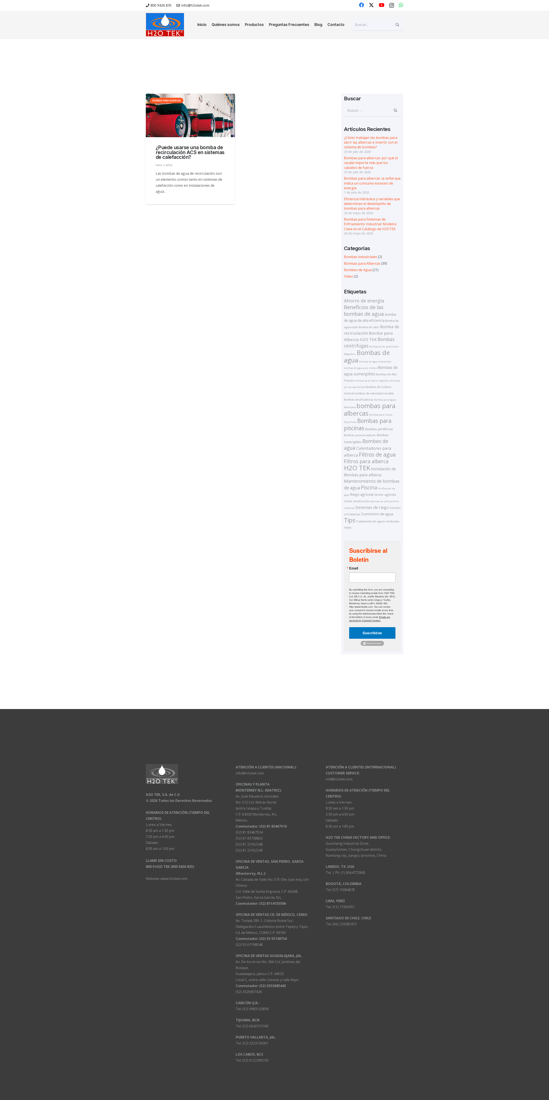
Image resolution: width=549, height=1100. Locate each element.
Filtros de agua (377, 454)
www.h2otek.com (173, 878)
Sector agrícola (385, 494)
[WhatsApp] (401, 5)
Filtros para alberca (366, 461)
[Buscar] (397, 24)
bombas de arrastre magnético (372, 380)
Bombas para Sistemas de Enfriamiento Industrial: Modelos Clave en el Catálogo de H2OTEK (370, 224)
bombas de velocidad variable (374, 393)
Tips (349, 520)
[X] (371, 5)
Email (353, 568)
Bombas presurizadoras (360, 435)
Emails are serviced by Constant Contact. (369, 618)
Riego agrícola (361, 494)
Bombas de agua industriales (375, 361)
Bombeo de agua (366, 444)
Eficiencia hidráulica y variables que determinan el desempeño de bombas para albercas (372, 204)
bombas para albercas (369, 409)
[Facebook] (361, 5)
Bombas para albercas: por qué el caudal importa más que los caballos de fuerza (371, 163)
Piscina (369, 487)
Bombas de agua (367, 356)
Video (348, 276)
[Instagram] (391, 5)
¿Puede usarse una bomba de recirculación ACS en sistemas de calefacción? (190, 152)
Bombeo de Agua (358, 269)
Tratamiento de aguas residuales (378, 521)
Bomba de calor (369, 327)
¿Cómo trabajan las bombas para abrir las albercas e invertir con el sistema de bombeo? (370, 142)
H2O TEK (357, 468)
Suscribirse (372, 632)
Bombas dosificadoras (358, 399)
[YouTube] (381, 5)
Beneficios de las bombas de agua (364, 310)
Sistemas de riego (372, 507)
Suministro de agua (377, 514)
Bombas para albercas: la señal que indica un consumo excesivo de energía (372, 183)
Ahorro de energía (364, 301)
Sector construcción (357, 501)
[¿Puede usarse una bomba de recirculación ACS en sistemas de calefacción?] (190, 115)
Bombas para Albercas (362, 263)
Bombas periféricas (379, 429)
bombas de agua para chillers (360, 368)
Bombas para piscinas (367, 424)
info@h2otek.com (250, 773)
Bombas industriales (360, 256)
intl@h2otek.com (339, 779)
